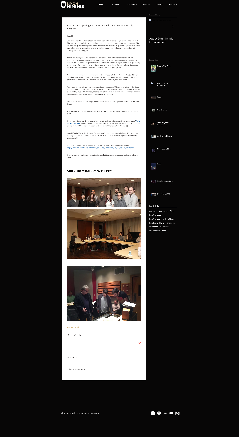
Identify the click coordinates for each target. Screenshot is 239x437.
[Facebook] (153, 413)
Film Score (153, 223)
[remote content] (104, 171)
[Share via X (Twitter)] (74, 335)
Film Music (169, 219)
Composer (153, 211)
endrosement (154, 231)
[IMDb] (165, 413)
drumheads (164, 227)
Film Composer (155, 215)
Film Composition (156, 219)
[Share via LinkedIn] (80, 335)
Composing (164, 211)
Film (172, 211)
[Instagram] (159, 413)
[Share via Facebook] (68, 335)
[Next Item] (173, 27)
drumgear (171, 223)
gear (164, 231)
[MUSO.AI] (177, 413)
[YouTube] (171, 413)
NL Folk (162, 223)
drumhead (153, 227)
